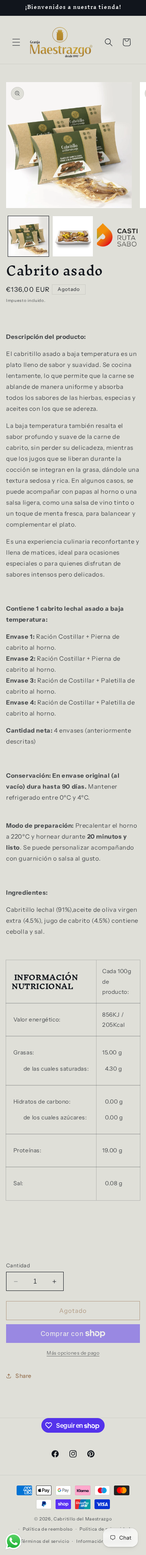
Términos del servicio (44, 1541)
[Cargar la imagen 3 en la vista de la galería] (117, 236)
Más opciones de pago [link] (73, 1353)
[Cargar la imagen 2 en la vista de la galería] (73, 236)
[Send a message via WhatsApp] (13, 1541)
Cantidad (18, 1265)
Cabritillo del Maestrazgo (83, 1519)
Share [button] (23, 1375)
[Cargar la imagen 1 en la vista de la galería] (28, 236)
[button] (16, 42)
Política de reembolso (48, 1529)
